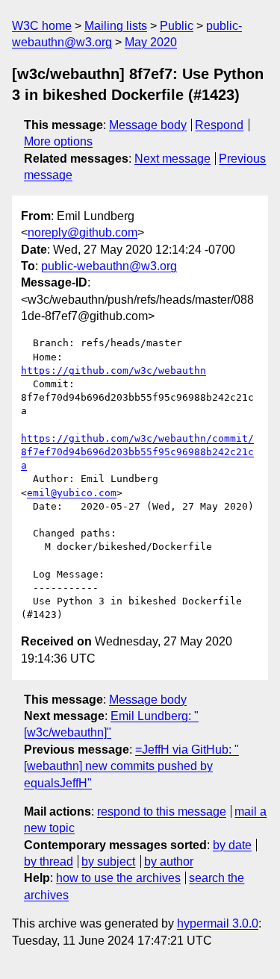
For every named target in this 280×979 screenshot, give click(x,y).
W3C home (42, 25)
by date (232, 845)
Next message (172, 158)
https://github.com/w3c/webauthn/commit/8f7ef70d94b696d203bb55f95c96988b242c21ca (137, 452)
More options (58, 141)
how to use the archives (118, 878)
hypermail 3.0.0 (217, 923)
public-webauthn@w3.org (109, 266)
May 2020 (151, 42)
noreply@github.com (82, 232)
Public (176, 25)
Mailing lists (115, 25)
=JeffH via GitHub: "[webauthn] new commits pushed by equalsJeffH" (131, 766)
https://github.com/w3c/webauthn (113, 370)
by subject (108, 861)
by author (168, 861)
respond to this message (161, 811)
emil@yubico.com (71, 492)
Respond (219, 125)
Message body (148, 125)
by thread (48, 861)
